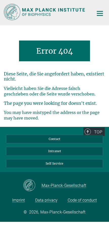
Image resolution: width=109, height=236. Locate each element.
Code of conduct (82, 200)
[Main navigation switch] (100, 13)
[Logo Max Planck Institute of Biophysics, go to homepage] (45, 12)
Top (98, 131)
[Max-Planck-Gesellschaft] (32, 186)
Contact (54, 139)
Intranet (54, 151)
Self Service (54, 163)
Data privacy (46, 200)
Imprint (18, 200)
